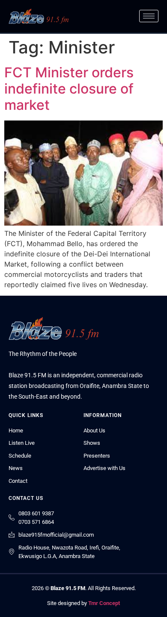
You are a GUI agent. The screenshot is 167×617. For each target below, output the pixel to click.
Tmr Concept (104, 603)
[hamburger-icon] (148, 16)
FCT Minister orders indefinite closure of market (69, 89)
